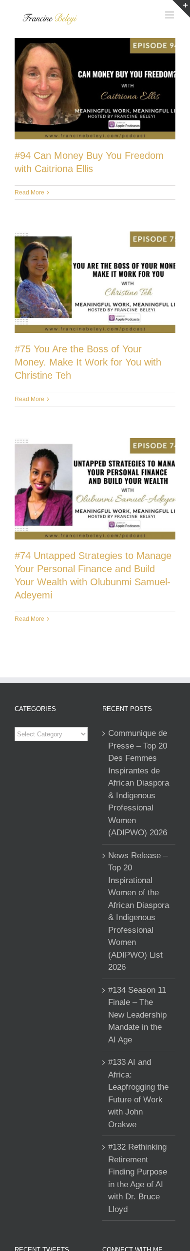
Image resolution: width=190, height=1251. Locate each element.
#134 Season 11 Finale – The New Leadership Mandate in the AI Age (137, 1014)
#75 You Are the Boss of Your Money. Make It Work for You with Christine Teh (88, 362)
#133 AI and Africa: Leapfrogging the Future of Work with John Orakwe (138, 1093)
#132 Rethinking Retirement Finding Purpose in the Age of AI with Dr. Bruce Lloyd (137, 1178)
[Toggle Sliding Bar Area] (181, 9)
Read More (29, 192)
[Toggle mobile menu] (170, 15)
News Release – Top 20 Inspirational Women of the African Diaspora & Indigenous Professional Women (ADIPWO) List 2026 (138, 911)
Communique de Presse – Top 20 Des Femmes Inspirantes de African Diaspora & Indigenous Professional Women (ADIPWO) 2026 (138, 783)
